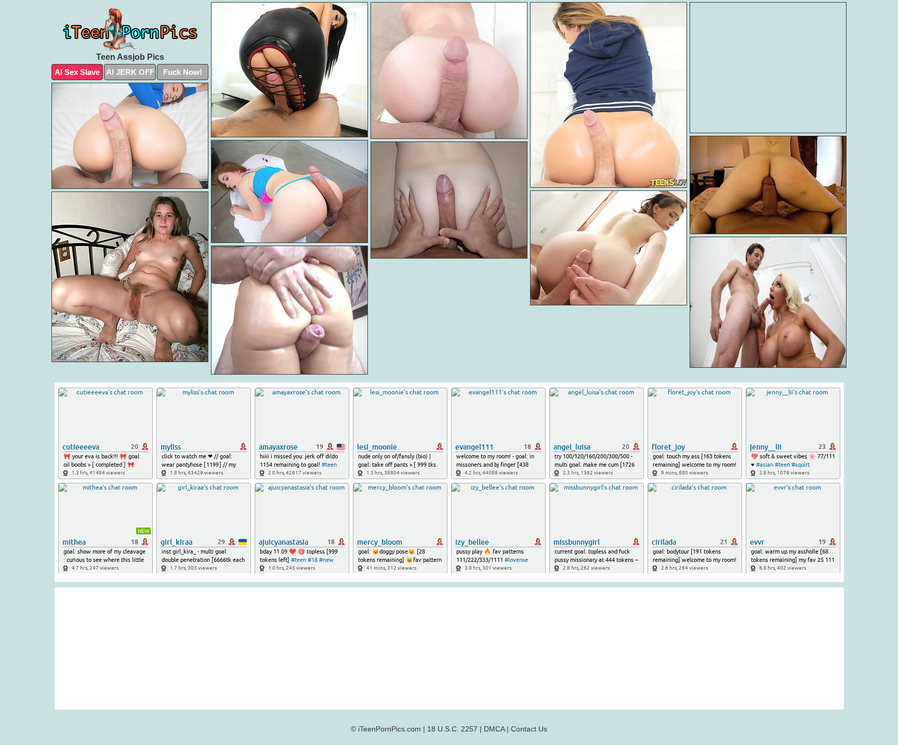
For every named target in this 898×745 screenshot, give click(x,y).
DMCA (494, 729)
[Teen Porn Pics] (129, 29)
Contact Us (529, 729)
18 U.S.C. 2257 (452, 729)
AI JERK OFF (130, 72)
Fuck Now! (182, 72)
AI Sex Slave (77, 72)
